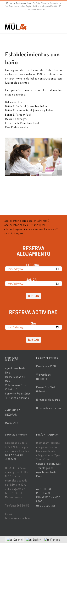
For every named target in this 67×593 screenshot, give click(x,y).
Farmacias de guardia (48, 399)
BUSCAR (33, 296)
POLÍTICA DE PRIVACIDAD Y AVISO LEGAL (48, 497)
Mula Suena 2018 (46, 366)
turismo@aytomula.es (35, 9)
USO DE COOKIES (46, 505)
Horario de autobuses (48, 408)
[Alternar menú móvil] (60, 24)
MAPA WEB (11, 423)
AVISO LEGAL (44, 489)
